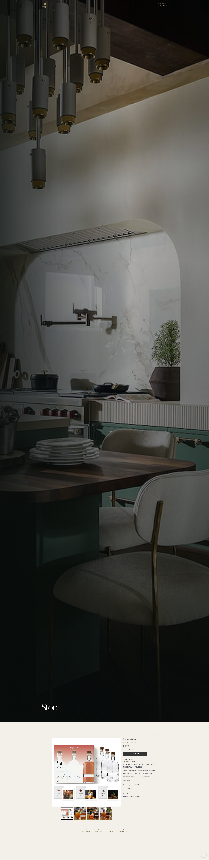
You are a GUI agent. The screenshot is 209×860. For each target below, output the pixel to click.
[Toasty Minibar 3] (106, 813)
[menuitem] (153, 735)
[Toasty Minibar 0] (67, 813)
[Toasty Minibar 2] (93, 813)
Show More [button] (126, 780)
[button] (129, 788)
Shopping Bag (123, 831)
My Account (86, 831)
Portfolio (128, 4)
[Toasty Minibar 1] (80, 813)
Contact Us (163, 5)
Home (83, 4)
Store (125, 742)
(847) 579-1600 (162, 3)
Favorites (110, 831)
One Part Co (132, 742)
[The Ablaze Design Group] (48, 5)
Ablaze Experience (104, 4)
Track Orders (98, 831)
